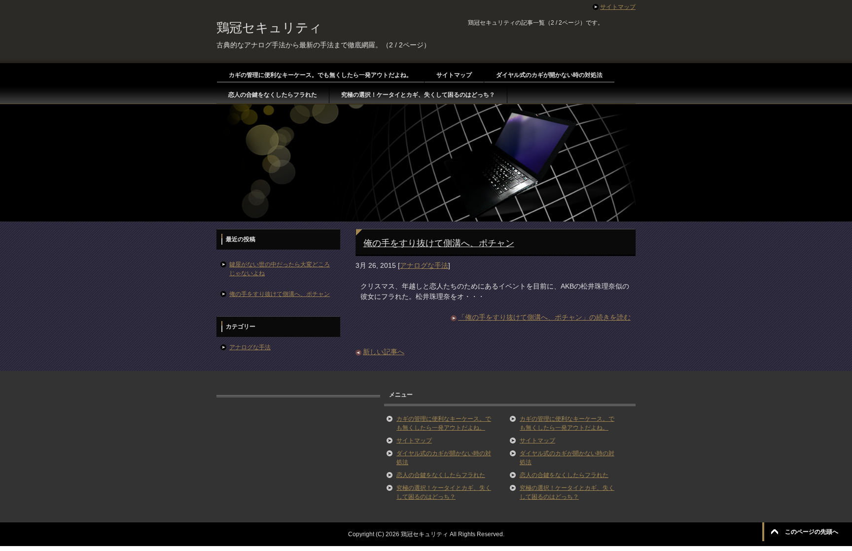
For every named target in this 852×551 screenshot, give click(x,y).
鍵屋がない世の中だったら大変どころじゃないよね (279, 269)
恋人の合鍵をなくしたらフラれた (272, 94)
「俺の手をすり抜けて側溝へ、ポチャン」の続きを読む (544, 317)
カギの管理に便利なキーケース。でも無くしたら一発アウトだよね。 (320, 75)
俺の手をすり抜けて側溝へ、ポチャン (438, 243)
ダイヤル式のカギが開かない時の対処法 (549, 75)
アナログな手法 (424, 265)
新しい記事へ (383, 352)
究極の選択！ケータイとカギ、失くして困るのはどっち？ (418, 94)
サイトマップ (454, 75)
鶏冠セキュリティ (269, 27)
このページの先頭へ (811, 531)
